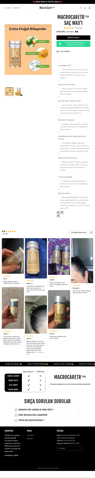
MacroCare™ (44, 468)
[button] (81, 8)
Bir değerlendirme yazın (78, 232)
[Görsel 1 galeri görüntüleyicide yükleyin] (9, 91)
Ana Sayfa (30, 435)
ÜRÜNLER (30, 438)
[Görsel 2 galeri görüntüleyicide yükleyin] (19, 91)
